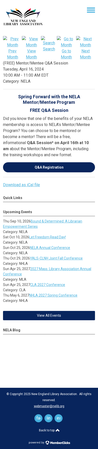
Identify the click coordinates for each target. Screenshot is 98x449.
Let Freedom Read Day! (47, 237)
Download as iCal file (21, 184)
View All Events (49, 315)
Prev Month (12, 54)
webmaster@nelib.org (49, 406)
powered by (37, 442)
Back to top (47, 430)
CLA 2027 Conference (47, 285)
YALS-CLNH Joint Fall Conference (56, 258)
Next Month (85, 54)
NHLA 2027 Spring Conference (53, 295)
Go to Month (66, 54)
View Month (31, 54)
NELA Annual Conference (50, 248)
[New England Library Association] (23, 28)
